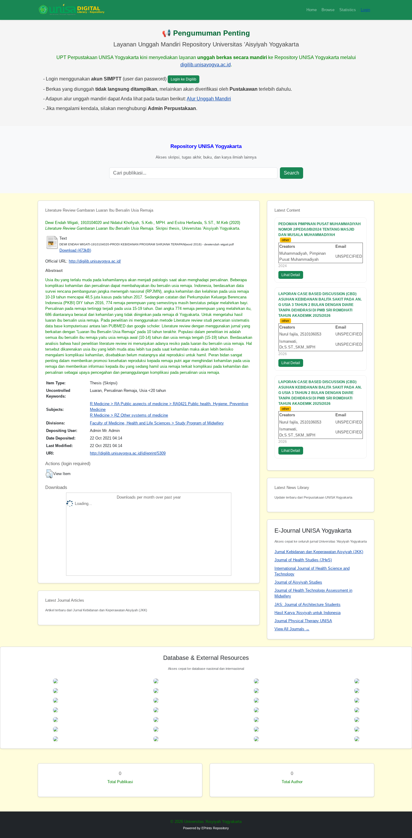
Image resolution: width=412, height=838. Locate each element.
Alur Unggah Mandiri (209, 98)
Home (311, 10)
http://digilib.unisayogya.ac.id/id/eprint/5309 (128, 453)
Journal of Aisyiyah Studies (298, 582)
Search (291, 172)
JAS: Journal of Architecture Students (307, 604)
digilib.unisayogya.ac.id (205, 64)
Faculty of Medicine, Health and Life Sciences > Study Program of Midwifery (157, 423)
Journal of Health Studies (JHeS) (303, 560)
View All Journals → (291, 629)
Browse (328, 10)
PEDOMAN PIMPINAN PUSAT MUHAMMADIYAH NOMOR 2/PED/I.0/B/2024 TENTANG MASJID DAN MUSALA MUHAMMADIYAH (319, 229)
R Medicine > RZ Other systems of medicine (129, 415)
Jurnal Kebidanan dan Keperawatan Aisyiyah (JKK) (318, 552)
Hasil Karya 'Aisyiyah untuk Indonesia (307, 612)
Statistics (347, 10)
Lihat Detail (290, 275)
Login (365, 10)
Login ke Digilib (183, 79)
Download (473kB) (75, 250)
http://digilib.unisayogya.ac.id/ (95, 261)
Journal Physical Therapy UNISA (303, 621)
